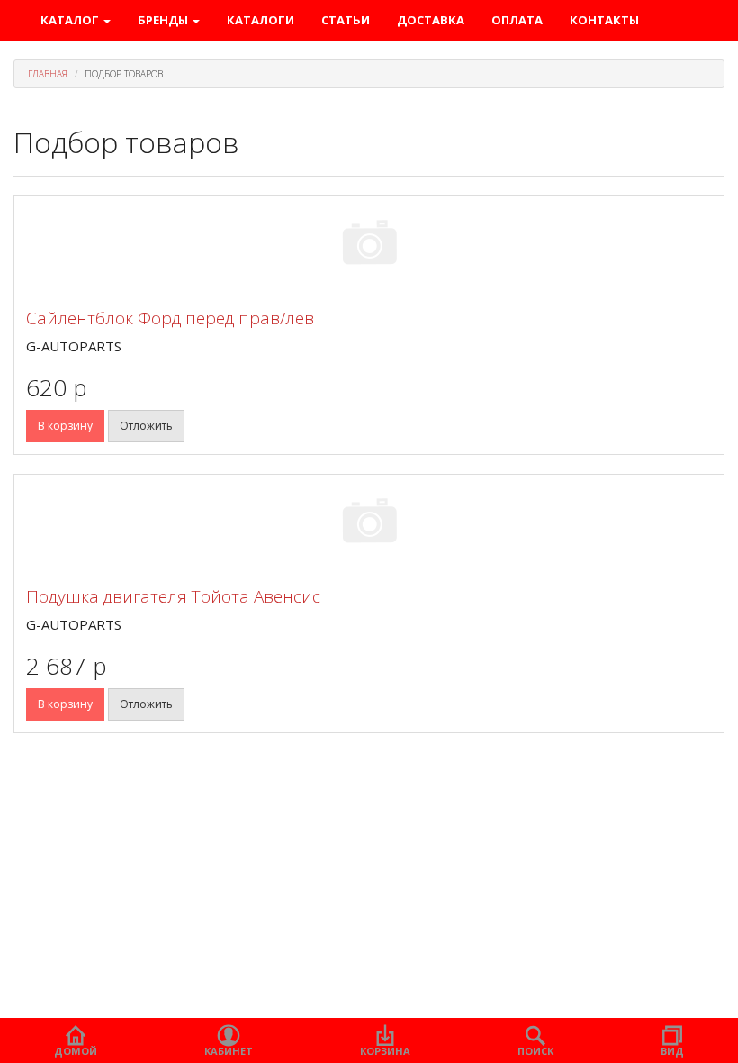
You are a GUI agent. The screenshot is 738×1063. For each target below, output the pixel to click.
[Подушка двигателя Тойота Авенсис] (369, 523)
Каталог (71, 20)
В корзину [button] (65, 425)
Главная (48, 74)
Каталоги (260, 20)
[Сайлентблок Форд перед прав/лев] (369, 245)
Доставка (430, 20)
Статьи (345, 20)
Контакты (604, 20)
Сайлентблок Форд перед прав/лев (170, 318)
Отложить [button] (146, 425)
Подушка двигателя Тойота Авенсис (173, 596)
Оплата (517, 20)
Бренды (164, 20)
